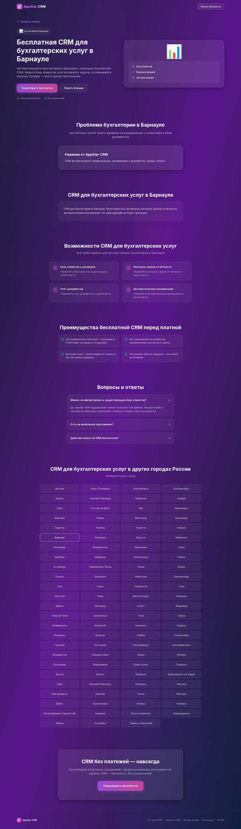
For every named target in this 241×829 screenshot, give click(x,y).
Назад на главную (30, 21)
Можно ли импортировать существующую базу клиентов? (121, 400)
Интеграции (208, 820)
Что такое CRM (154, 820)
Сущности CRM (172, 820)
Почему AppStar (191, 820)
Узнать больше (73, 88)
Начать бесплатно (211, 6)
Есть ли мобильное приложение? (120, 424)
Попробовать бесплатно (37, 88)
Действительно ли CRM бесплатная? (120, 438)
